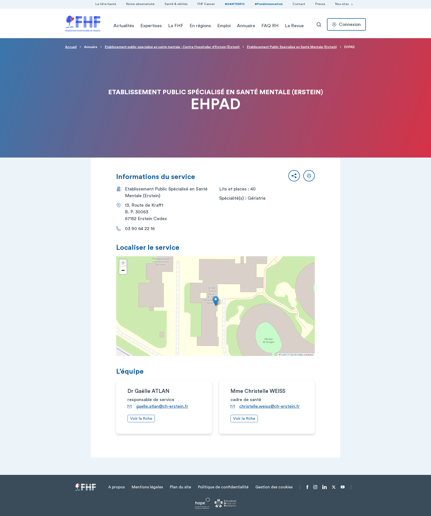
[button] (294, 175)
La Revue (294, 25)
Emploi (224, 25)
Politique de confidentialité (223, 487)
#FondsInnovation (269, 3)
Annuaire (246, 25)
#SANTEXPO (235, 3)
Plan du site (180, 487)
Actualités (123, 25)
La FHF (175, 25)
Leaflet (284, 354)
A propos (116, 487)
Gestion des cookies (274, 487)
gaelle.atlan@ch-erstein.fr (162, 406)
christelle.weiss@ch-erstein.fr (269, 406)
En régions (200, 25)
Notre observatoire (140, 3)
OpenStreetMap (296, 354)
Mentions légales (147, 487)
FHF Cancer (206, 3)
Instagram (315, 487)
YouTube (342, 487)
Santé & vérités (176, 3)
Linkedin (324, 487)
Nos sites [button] (342, 3)
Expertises (151, 25)
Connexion (350, 24)
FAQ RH (270, 25)
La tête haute (106, 3)
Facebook (307, 487)
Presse (320, 3)
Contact (299, 3)
